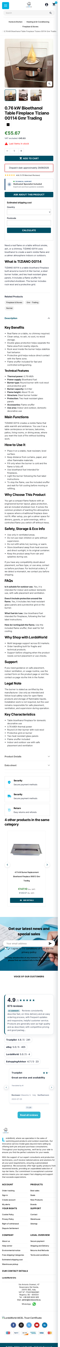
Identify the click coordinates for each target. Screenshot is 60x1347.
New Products (36, 1200)
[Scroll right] (47, 865)
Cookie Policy (8, 1214)
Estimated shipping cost (12, 1259)
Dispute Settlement (10, 1228)
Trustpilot (17, 1072)
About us (6, 1241)
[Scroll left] (7, 865)
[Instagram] (21, 1325)
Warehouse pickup (10, 1264)
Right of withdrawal (10, 1224)
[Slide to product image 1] (10, 95)
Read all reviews (29, 1115)
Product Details (13, 756)
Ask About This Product (29, 194)
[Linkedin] (44, 1325)
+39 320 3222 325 (31, 1297)
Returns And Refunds (39, 1250)
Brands (33, 1204)
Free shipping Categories (13, 1255)
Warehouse (35, 1219)
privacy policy (29, 952)
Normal (9, 308)
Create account (8, 1200)
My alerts (6, 1204)
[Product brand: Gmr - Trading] (8, 124)
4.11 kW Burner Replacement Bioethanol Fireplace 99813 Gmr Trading (26, 876)
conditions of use (35, 948)
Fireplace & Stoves (14, 302)
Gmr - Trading (32, 302)
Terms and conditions (39, 1255)
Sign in (5, 1195)
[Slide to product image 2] (23, 95)
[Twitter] (29, 1325)
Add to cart (29, 158)
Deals (32, 1195)
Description (11, 318)
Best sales (34, 1190)
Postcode (11, 218)
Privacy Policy (8, 1219)
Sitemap (33, 1224)
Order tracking (8, 1190)
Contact (33, 1214)
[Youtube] (37, 1325)
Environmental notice (11, 1250)
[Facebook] (13, 1325)
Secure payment (37, 1241)
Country (11, 207)
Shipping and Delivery (39, 1246)
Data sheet (10, 765)
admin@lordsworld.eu (31, 1300)
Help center (7, 1246)
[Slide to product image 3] (36, 95)
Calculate (29, 230)
